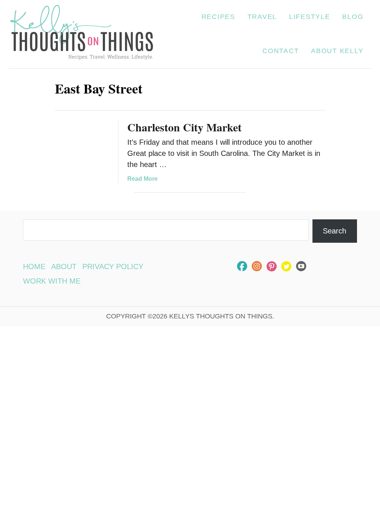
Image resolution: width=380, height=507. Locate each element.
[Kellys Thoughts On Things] (81, 34)
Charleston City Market (184, 127)
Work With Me (52, 281)
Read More (142, 179)
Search (334, 231)
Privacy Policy (112, 266)
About (63, 266)
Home (34, 266)
